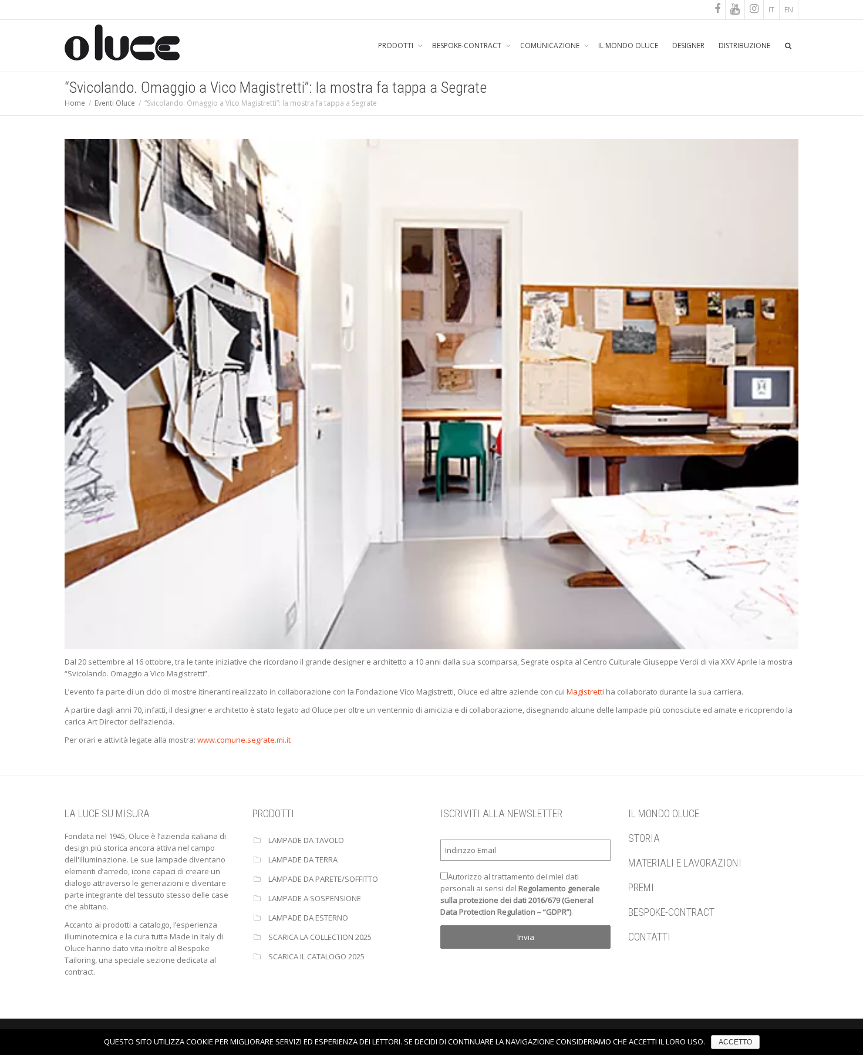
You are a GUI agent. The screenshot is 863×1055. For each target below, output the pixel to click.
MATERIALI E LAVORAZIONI (684, 863)
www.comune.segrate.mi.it (244, 739)
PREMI (641, 887)
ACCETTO (735, 1042)
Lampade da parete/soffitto (323, 879)
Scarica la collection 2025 (320, 937)
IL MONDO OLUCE (628, 45)
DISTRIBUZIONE (744, 45)
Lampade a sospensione (314, 898)
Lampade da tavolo (306, 840)
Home (75, 103)
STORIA (644, 838)
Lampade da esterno (308, 917)
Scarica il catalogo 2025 (316, 956)
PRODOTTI (396, 45)
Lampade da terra (303, 859)
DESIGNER (688, 45)
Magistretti (585, 691)
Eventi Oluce (115, 103)
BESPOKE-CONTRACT (467, 45)
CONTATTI (649, 937)
